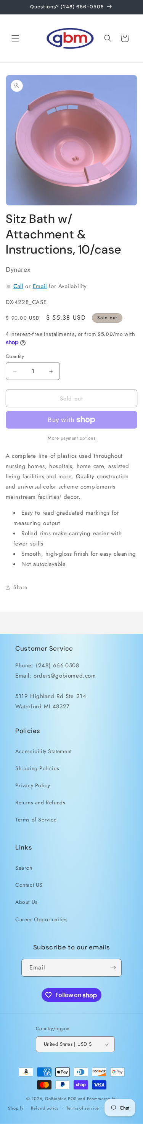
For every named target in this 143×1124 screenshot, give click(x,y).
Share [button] (20, 587)
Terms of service (82, 1108)
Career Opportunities (41, 919)
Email (40, 286)
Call (18, 286)
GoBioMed (56, 1099)
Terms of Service (36, 819)
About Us (26, 902)
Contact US (29, 885)
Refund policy (45, 1108)
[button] (15, 38)
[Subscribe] (112, 968)
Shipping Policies (37, 768)
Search (23, 868)
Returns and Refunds (40, 802)
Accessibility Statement (43, 751)
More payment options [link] (71, 438)
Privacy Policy (32, 785)
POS (72, 1099)
